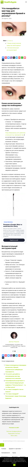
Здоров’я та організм (15, 448)
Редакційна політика (14, 433)
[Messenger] (8, 58)
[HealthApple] (2, 2)
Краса (14, 452)
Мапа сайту (14, 435)
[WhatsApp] (22, 58)
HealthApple (10, 2)
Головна (3, 448)
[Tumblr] (3, 60)
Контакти (22, 457)
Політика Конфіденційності (14, 431)
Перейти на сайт (14, 240)
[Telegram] (16, 58)
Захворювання (5, 452)
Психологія (4, 457)
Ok (14, 464)
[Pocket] (24, 58)
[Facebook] (3, 58)
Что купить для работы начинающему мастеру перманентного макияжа (13, 376)
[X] (14, 58)
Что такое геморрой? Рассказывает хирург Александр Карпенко (15, 396)
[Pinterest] (5, 58)
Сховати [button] (10, 40)
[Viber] (11, 58)
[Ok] (26, 462)
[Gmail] (19, 58)
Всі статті (14, 457)
